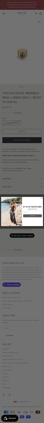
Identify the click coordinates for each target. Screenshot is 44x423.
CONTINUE (32, 215)
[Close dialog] (41, 198)
